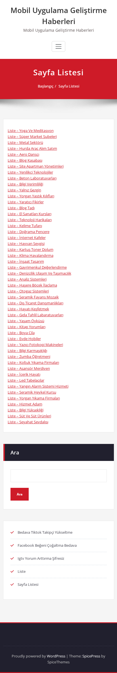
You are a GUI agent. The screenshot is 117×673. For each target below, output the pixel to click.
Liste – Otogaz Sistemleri (28, 291)
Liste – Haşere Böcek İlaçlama (32, 285)
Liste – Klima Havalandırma (30, 255)
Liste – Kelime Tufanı (25, 225)
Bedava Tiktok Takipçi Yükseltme (45, 532)
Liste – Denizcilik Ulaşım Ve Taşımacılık (39, 273)
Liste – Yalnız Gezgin (24, 190)
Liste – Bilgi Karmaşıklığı (27, 350)
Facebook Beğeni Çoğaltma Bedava (47, 545)
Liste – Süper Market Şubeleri (32, 136)
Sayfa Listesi (68, 86)
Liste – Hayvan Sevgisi (26, 243)
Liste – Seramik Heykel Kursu (32, 392)
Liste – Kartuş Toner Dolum (30, 249)
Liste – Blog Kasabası (25, 160)
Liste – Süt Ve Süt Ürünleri (29, 415)
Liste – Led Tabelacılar (26, 380)
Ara (15, 452)
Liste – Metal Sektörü (25, 142)
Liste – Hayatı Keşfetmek (28, 308)
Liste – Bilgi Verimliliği (25, 184)
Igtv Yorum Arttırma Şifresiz (41, 558)
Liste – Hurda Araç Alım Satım (32, 148)
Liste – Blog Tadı (21, 207)
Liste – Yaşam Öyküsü (26, 320)
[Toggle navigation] (58, 46)
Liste (22, 571)
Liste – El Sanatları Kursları (29, 213)
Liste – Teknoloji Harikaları (30, 219)
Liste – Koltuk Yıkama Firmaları (33, 362)
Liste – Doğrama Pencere (28, 231)
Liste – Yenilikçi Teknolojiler (30, 172)
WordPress (56, 656)
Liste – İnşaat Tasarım (26, 261)
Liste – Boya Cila (21, 332)
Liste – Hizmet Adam (25, 404)
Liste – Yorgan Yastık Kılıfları (31, 195)
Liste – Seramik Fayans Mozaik (33, 297)
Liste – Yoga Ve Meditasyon (31, 130)
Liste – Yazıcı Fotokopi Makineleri (35, 344)
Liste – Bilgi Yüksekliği (25, 410)
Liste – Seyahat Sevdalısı (28, 421)
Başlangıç (45, 86)
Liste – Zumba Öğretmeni (29, 356)
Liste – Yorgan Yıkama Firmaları (34, 398)
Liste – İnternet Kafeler (27, 237)
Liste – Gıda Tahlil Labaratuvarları (35, 314)
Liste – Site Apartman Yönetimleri (36, 166)
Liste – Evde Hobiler (24, 338)
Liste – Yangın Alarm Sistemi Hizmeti (38, 386)
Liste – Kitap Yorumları (26, 326)
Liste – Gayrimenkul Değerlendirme (37, 267)
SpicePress (91, 656)
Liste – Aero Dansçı (23, 154)
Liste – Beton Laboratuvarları (32, 178)
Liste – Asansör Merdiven (29, 368)
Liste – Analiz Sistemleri (27, 279)
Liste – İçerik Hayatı (24, 374)
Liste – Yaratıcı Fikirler (26, 201)
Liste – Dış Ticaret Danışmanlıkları (35, 302)
